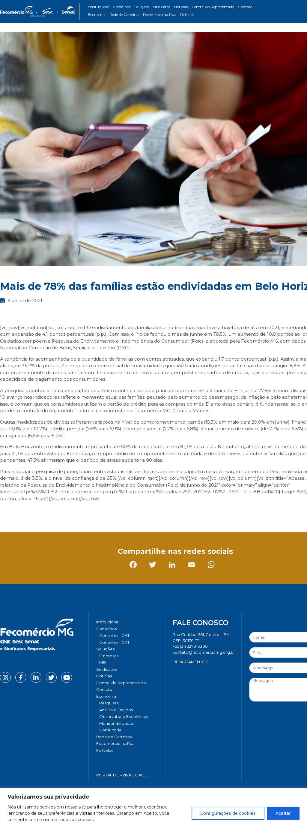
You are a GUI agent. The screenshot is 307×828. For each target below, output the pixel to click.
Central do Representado (213, 6)
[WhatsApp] (84, 512)
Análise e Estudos (116, 709)
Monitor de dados (116, 723)
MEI (102, 662)
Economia (97, 14)
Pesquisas (108, 702)
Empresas (108, 655)
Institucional (98, 6)
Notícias (181, 6)
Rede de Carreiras (124, 14)
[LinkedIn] (45, 512)
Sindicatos (161, 6)
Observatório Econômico (124, 716)
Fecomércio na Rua (159, 14)
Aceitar (283, 813)
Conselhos (121, 6)
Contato (245, 6)
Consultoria (110, 730)
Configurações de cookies (228, 813)
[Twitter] (25, 512)
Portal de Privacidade (121, 774)
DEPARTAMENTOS (190, 661)
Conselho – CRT (114, 642)
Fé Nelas (187, 14)
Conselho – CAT (114, 635)
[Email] (64, 512)
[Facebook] (6, 512)
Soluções (141, 6)
